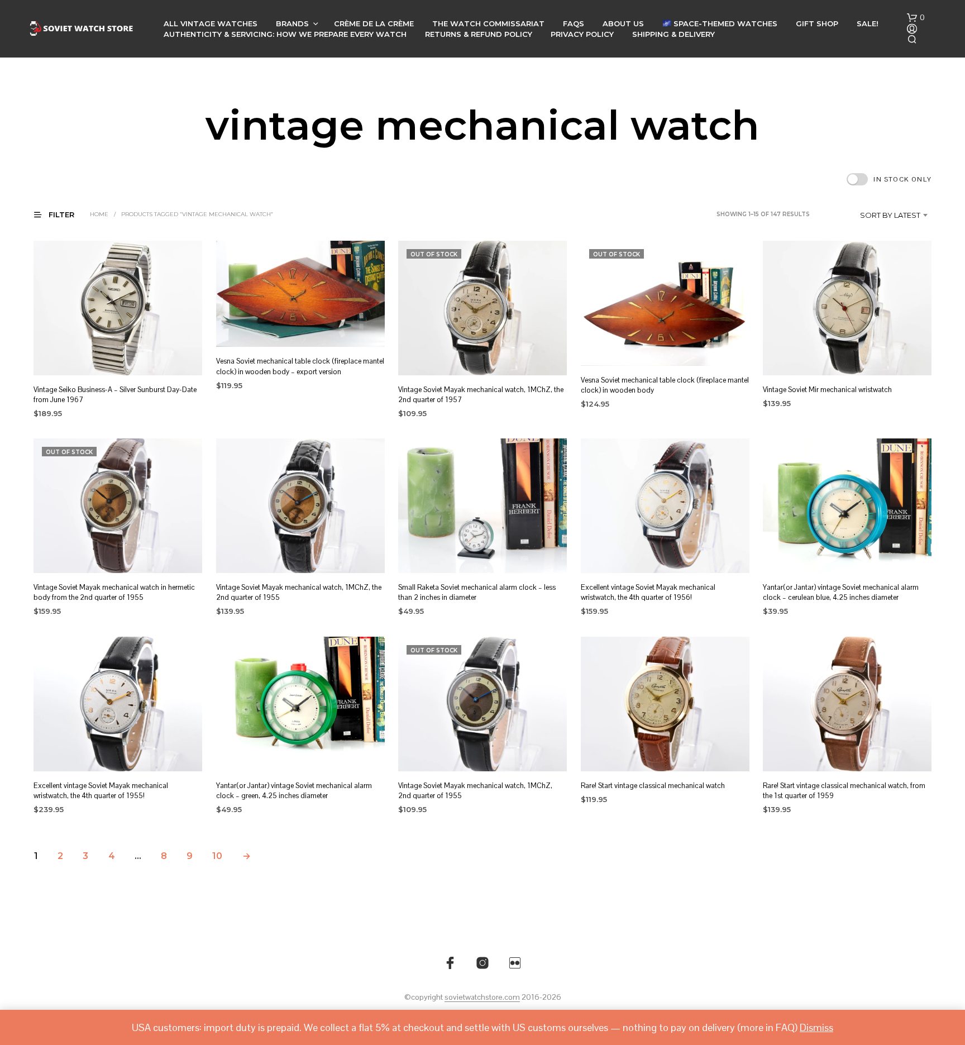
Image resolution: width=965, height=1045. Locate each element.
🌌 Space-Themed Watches (719, 23)
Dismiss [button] (816, 1027)
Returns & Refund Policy (478, 34)
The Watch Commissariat (488, 23)
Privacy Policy (582, 34)
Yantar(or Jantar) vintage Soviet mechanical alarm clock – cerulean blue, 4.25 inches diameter (841, 593)
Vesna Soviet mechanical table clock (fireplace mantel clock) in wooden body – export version (300, 366)
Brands (292, 23)
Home (99, 214)
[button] (916, 17)
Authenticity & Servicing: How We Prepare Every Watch (285, 34)
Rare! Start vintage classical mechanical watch (653, 785)
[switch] (889, 179)
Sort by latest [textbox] (890, 215)
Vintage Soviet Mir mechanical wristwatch (827, 389)
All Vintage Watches (210, 23)
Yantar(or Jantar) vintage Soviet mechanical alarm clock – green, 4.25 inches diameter (294, 790)
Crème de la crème (374, 23)
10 (217, 856)
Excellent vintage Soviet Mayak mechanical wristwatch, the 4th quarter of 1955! (101, 790)
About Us (623, 23)
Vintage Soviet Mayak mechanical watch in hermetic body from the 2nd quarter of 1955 (114, 593)
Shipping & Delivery (673, 34)
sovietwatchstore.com (482, 997)
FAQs (573, 23)
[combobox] (873, 215)
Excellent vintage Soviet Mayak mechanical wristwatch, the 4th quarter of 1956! (648, 593)
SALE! (867, 23)
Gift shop (817, 23)
